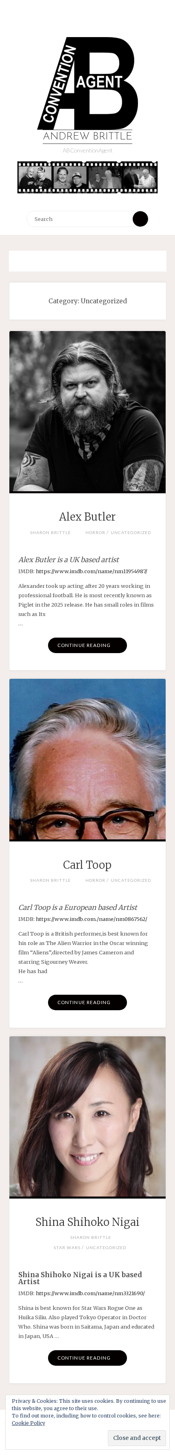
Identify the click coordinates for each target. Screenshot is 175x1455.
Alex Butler (87, 516)
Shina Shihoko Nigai (87, 1222)
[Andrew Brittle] (87, 83)
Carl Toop (87, 865)
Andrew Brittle (87, 137)
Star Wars (67, 1247)
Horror (95, 532)
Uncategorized (131, 532)
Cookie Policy (28, 1423)
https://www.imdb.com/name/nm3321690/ (90, 1293)
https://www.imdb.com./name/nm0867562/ (91, 919)
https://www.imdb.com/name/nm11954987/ (91, 571)
